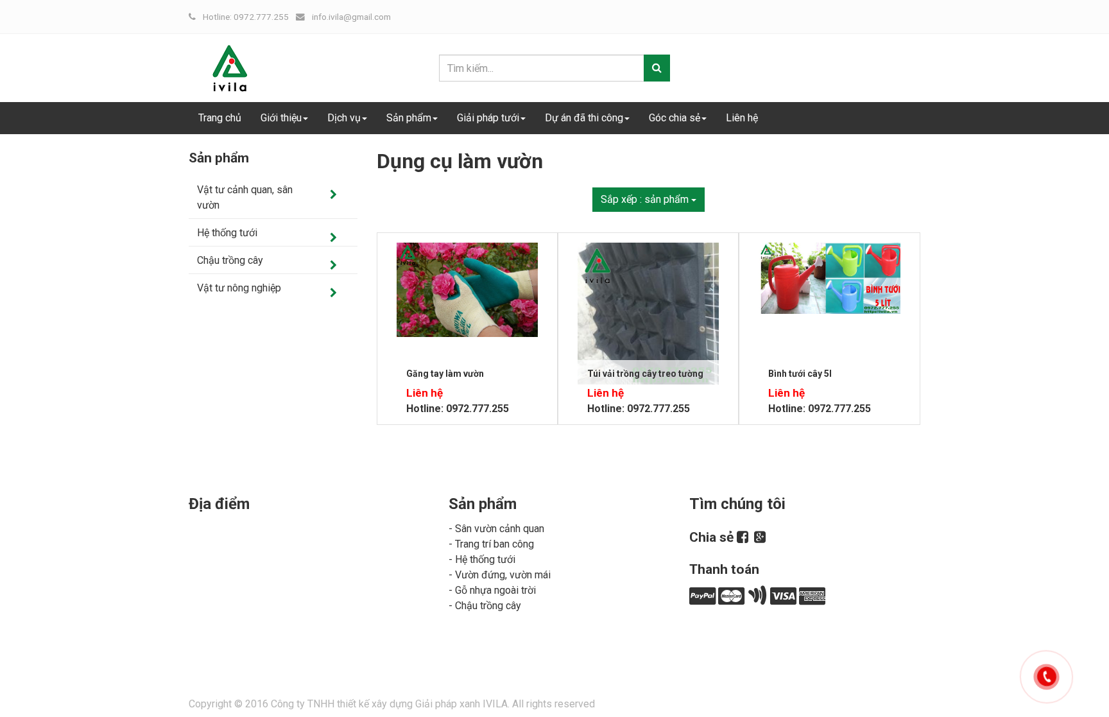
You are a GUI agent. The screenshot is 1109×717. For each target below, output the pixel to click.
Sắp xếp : (645, 199)
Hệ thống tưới (227, 233)
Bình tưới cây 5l (800, 373)
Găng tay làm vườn (445, 373)
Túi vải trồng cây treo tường (645, 373)
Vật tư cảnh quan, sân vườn (245, 197)
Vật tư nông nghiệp (239, 288)
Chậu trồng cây (230, 260)
